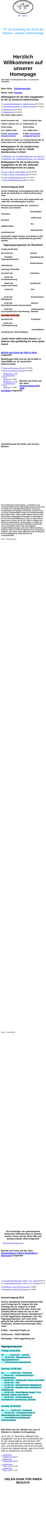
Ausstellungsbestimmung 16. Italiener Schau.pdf (19, 104)
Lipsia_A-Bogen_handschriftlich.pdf (15, 172)
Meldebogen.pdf (8, 109)
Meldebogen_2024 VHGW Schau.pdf (16, 1287)
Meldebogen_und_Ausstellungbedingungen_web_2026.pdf (23, 156)
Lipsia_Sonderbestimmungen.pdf (14, 177)
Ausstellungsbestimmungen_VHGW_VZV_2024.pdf (21, 1281)
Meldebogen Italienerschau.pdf (9, 1456)
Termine (18, 92)
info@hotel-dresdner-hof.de (10, 135)
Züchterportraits (22, 88)
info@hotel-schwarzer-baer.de (32, 135)
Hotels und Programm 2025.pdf (14, 368)
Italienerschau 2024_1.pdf (8, 1465)
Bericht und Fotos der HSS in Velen (19, 352)
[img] (23, 7)
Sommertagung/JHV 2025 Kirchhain (20, 388)
